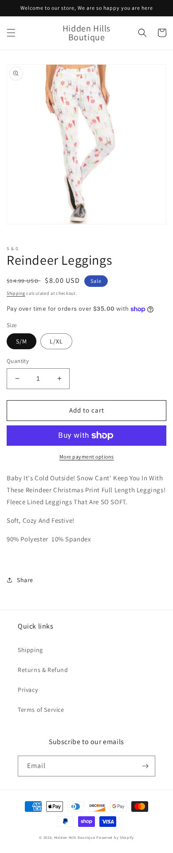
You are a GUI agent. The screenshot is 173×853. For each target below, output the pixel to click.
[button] (11, 32)
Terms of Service (41, 710)
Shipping (16, 293)
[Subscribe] (145, 766)
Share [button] (25, 580)
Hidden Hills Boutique (74, 837)
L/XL (56, 341)
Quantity (18, 361)
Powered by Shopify (115, 837)
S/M (21, 341)
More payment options (86, 456)
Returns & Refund (43, 670)
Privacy (28, 690)
